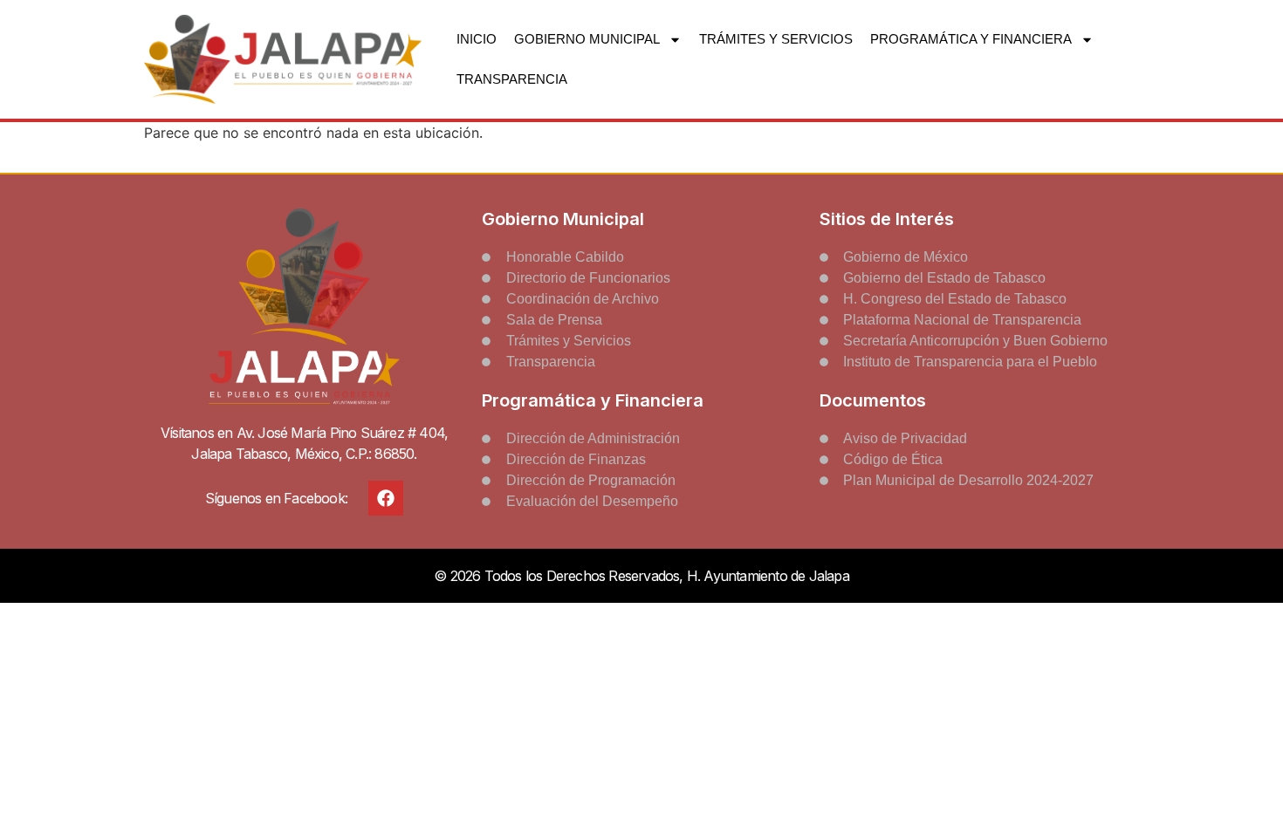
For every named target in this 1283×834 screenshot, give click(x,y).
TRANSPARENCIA (511, 79)
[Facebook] (385, 498)
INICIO (476, 38)
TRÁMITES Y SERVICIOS (776, 38)
